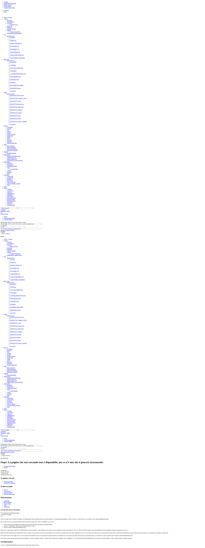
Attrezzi (9, 30)
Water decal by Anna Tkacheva (15, 160)
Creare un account (8, 481)
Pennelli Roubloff (11, 153)
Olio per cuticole (11, 182)
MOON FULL (11, 36)
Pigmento (9, 141)
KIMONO (9, 195)
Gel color (9, 20)
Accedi (2, 225)
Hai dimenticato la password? (13, 228)
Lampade (9, 172)
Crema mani (10, 177)
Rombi (8, 133)
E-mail (2, 227)
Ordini (5, 216)
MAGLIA (9, 204)
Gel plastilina (10, 21)
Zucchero (9, 140)
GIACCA (9, 192)
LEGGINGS (10, 196)
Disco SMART (11, 146)
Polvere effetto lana (12, 143)
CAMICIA (10, 202)
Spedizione (6, 501)
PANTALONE (11, 199)
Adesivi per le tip (11, 157)
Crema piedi (10, 176)
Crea (5, 225)
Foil (8, 130)
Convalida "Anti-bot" (6, 514)
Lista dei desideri (8, 219)
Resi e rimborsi (7, 502)
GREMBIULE (11, 193)
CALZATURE (11, 205)
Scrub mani (10, 180)
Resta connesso (6, 233)
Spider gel (9, 26)
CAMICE (9, 189)
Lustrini (9, 131)
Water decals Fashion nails (13, 156)
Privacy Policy (7, 503)
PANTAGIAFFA (11, 198)
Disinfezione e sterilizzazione (14, 33)
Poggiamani (10, 164)
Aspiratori (9, 163)
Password (3, 228)
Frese (8, 173)
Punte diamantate (11, 147)
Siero (8, 185)
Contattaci (6, 10)
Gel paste (9, 23)
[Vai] (41, 224)
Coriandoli (9, 127)
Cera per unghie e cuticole (13, 183)
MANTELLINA (11, 201)
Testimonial (7, 506)
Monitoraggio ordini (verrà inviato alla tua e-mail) (13, 224)
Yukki (8, 137)
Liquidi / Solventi (11, 29)
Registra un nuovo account (7, 230)
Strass (8, 138)
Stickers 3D (10, 136)
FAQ (5, 12)
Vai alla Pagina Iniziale (9, 466)
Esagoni (9, 128)
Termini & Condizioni (9, 483)
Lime (8, 167)
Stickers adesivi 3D (12, 159)
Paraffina (9, 179)
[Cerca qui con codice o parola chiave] (34, 208)
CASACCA (10, 190)
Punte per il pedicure (12, 150)
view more (13, 91)
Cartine (9, 170)
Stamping (9, 27)
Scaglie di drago (11, 134)
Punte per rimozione (12, 149)
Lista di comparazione (9, 218)
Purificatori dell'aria (12, 166)
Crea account (7, 491)
